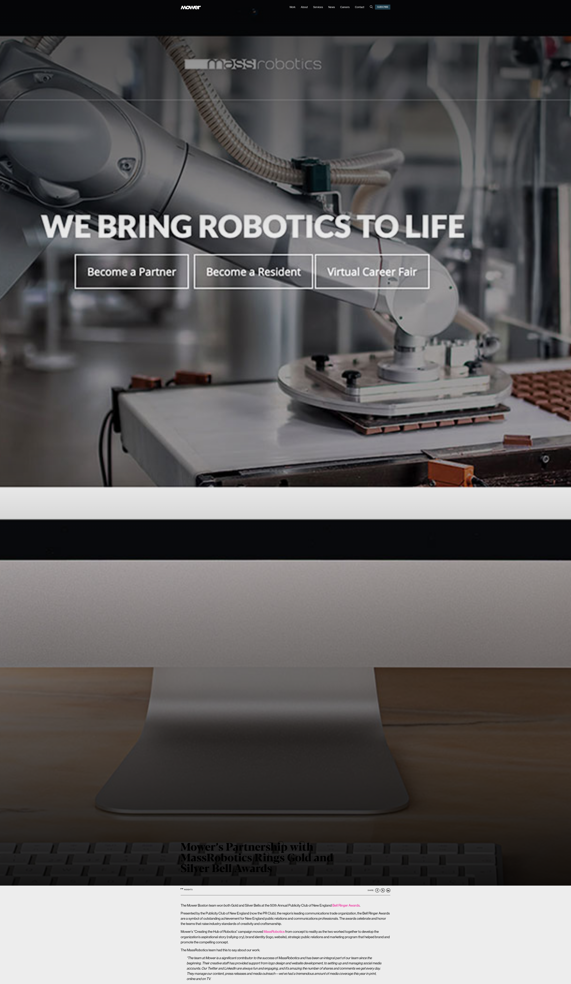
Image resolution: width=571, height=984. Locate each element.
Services (318, 7)
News (331, 7)
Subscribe (382, 7)
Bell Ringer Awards (346, 905)
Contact (359, 7)
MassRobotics (274, 931)
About (304, 7)
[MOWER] (191, 8)
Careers (345, 7)
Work (292, 7)
